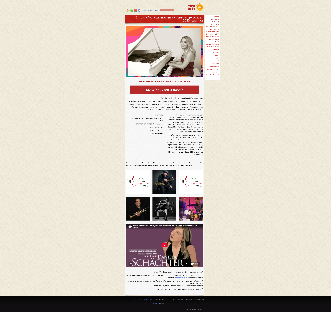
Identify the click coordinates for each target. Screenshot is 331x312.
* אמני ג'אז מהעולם (212, 37)
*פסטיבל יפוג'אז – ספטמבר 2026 (213, 21)
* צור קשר (215, 64)
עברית (144, 10)
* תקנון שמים (214, 66)
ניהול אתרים (137, 299)
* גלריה (216, 58)
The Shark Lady (148, 299)
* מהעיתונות (215, 55)
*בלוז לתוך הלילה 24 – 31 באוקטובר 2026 (212, 33)
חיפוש (156, 10)
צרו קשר (154, 303)
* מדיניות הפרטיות (213, 69)
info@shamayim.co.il (181, 278)
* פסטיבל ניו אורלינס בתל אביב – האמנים (212, 46)
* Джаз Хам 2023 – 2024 (212, 76)
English (150, 10)
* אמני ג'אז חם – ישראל (213, 41)
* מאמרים (216, 50)
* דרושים (216, 72)
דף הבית (216, 17)
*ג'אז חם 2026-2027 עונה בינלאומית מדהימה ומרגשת (212, 27)
